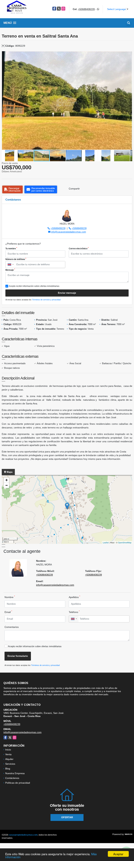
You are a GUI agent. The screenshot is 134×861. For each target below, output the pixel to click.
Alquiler (9, 759)
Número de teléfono (15, 259)
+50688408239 (86, 9)
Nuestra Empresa (15, 773)
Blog (7, 768)
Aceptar (118, 854)
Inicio (8, 749)
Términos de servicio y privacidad (46, 300)
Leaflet (106, 542)
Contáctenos (12, 778)
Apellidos (74, 597)
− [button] (6, 485)
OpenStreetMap (124, 542)
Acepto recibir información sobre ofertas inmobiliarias (35, 646)
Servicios (10, 763)
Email (8, 611)
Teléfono (74, 611)
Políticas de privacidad (17, 782)
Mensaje (10, 269)
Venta (8, 754)
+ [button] (6, 480)
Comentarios (12, 627)
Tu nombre (11, 248)
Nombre (10, 597)
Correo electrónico (79, 248)
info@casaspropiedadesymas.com (68, 232)
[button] (129, 54)
